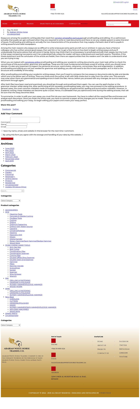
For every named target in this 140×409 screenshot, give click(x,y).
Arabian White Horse (19, 32)
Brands (30, 24)
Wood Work (15, 243)
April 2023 (9, 153)
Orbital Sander (16, 239)
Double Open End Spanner (21, 260)
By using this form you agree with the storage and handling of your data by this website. (43, 135)
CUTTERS (14, 301)
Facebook (6, 109)
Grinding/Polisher (17, 231)
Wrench (13, 276)
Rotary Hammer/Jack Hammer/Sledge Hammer (30, 241)
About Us (17, 24)
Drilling (13, 222)
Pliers (12, 264)
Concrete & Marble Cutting (21, 216)
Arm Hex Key (15, 247)
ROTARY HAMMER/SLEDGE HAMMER (26, 284)
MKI (7, 278)
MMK (7, 289)
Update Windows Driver (15, 187)
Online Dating (11, 179)
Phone (53, 10)
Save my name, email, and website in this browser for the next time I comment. (39, 131)
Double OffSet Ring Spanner (22, 258)
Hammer (14, 262)
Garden (8, 172)
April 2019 (9, 161)
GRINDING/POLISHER (19, 303)
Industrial (9, 174)
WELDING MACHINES (19, 309)
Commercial (10, 170)
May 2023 (9, 150)
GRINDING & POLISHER (20, 282)
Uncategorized (13, 34)
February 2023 (11, 157)
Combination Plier (17, 251)
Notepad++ (10, 177)
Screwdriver (15, 268)
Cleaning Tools (16, 214)
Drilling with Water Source (21, 227)
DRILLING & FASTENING (20, 280)
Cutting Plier (15, 256)
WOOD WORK (16, 287)
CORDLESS (14, 299)
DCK (7, 212)
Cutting (13, 220)
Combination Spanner (19, 253)
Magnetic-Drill (16, 235)
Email (135, 10)
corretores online (32, 62)
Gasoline (13, 229)
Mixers (12, 237)
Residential (10, 183)
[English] (125, 2)
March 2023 (10, 155)
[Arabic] (117, 2)
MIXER (13, 305)
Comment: (5, 122)
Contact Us (74, 24)
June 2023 (9, 148)
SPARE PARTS (11, 313)
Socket (13, 270)
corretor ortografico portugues (68, 38)
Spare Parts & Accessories (52, 24)
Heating (13, 233)
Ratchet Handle (17, 266)
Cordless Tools (16, 218)
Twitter (16, 109)
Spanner (13, 272)
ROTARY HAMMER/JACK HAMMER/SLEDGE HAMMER (33, 307)
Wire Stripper (15, 274)
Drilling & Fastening (18, 224)
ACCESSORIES (11, 210)
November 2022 (12, 159)
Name (3, 124)
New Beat (9, 297)
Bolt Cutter (14, 249)
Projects (8, 181)
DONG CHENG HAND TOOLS (17, 245)
